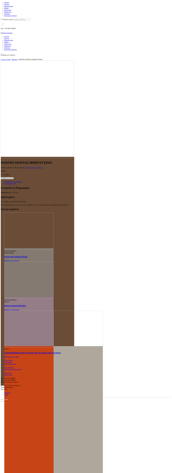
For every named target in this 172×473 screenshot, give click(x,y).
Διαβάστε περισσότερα (11, 261)
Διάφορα (14, 59)
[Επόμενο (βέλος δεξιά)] (3, 401)
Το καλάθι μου (9, 367)
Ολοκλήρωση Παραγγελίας (13, 369)
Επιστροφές (8, 362)
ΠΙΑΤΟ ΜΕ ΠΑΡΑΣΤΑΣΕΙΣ (15, 257)
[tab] (87, 182)
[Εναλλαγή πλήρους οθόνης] (5, 399)
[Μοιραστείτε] (3, 399)
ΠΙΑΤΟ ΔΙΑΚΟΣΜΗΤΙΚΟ (15, 306)
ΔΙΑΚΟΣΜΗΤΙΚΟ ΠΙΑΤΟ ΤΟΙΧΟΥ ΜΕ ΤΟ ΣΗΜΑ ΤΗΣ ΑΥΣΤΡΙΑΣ (32, 353)
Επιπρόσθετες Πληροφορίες (13, 182)
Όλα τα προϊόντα (37, 168)
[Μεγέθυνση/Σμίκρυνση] (7, 399)
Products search (8, 19)
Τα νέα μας (7, 373)
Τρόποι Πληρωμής (10, 364)
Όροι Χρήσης (8, 360)
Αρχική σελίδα (5, 59)
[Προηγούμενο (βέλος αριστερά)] (1, 401)
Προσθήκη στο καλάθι (7, 178)
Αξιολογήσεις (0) (10, 183)
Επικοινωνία (8, 375)
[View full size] (75, 158)
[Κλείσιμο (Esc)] (1, 399)
